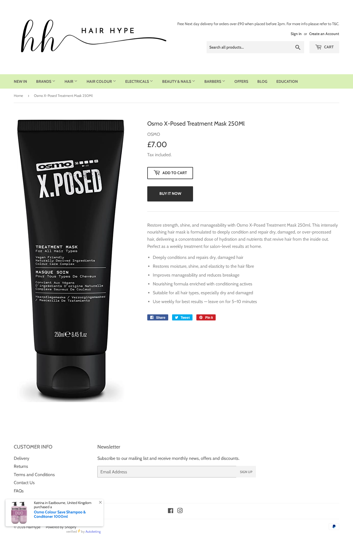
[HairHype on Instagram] (180, 511)
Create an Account (324, 33)
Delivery (21, 458)
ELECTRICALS (137, 81)
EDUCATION (287, 81)
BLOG (262, 81)
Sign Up (246, 472)
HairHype (33, 527)
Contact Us (24, 482)
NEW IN (20, 81)
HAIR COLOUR (100, 81)
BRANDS (44, 81)
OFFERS (241, 81)
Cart (328, 46)
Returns (21, 466)
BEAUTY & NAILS (177, 81)
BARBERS (213, 81)
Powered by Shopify (61, 527)
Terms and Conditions (34, 474)
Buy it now (170, 193)
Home (18, 95)
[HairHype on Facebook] (170, 511)
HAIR (69, 81)
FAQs (19, 490)
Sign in (296, 33)
